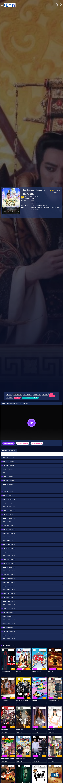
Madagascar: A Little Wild (7, 758)
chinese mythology (35, 207)
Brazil (3, 698)
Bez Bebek (19, 671)
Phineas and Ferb (36, 671)
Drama (32, 202)
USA (35, 669)
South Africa (52, 669)
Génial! (34, 758)
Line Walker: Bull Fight (22, 700)
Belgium (36, 727)
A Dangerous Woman (53, 700)
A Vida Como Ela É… (6, 700)
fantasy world (44, 207)
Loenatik (50, 758)
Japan (50, 698)
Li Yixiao (33, 205)
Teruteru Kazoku (52, 729)
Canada (4, 756)
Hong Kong (20, 698)
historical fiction (52, 207)
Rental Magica (4, 729)
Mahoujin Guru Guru (21, 758)
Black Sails (50, 671)
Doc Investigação (5, 671)
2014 (32, 204)
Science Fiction (38, 202)
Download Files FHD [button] (31, 397)
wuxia (37, 209)
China (32, 200)
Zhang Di (45, 205)
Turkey (19, 669)
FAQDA (34, 729)
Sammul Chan (39, 205)
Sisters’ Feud (19, 729)
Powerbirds (35, 700)
